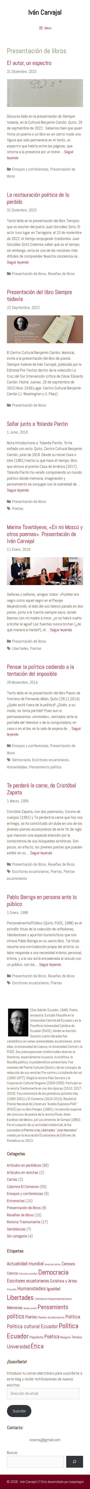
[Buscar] (74, 1462)
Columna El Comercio (23, 1186)
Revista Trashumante (23, 1221)
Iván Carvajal (45, 12)
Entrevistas (16, 1200)
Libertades (20, 648)
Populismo (36, 1337)
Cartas (12, 1179)
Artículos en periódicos (24, 1165)
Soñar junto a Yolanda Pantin (37, 423)
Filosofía (11, 1289)
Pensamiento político (45, 767)
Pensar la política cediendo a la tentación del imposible (40, 670)
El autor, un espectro (29, 63)
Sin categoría (17, 1236)
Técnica (77, 1337)
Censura (68, 1264)
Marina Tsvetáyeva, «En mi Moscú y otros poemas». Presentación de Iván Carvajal (45, 534)
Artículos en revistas (22, 1172)
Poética (51, 1336)
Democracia (21, 759)
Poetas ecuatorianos (51, 1317)
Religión (65, 1337)
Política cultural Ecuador (32, 1326)
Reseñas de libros (61, 273)
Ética (37, 1346)
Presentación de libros (29, 273)
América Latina (53, 1264)
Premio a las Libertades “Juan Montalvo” (50, 1130)
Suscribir (19, 1411)
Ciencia (12, 1273)
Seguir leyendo (18, 262)
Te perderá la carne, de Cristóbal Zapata (41, 789)
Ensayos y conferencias (30, 169)
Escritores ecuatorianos (50, 759)
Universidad (18, 1346)
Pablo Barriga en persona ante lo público (42, 900)
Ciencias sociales (28, 1273)
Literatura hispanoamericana (53, 1299)
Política (72, 1316)
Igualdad (53, 1289)
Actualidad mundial (25, 1263)
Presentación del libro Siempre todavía (39, 295)
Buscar (12, 1452)
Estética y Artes (63, 1281)
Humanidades (17, 767)
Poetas (17, 508)
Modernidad (30, 1308)
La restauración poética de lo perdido (38, 198)
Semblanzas (16, 1229)
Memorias (15, 1308)
